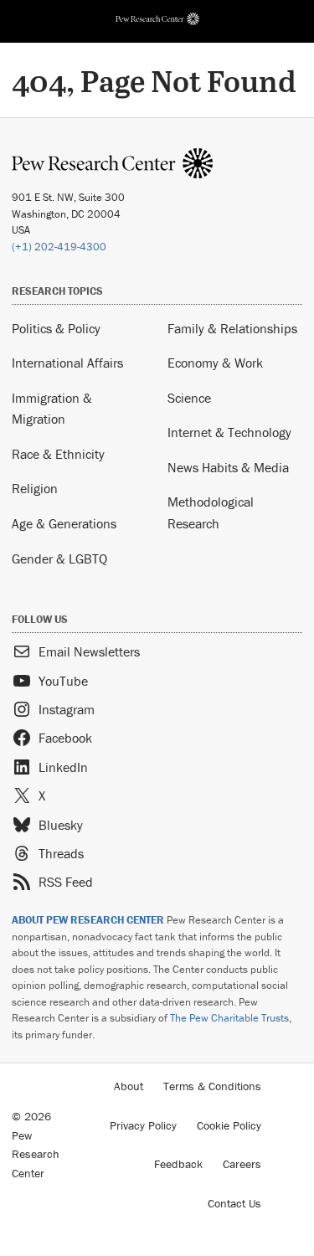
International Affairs (67, 362)
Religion (35, 488)
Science (189, 397)
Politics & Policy (56, 328)
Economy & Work (215, 362)
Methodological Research (210, 512)
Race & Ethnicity (58, 453)
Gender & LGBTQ (59, 558)
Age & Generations (64, 523)
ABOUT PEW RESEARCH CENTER (88, 920)
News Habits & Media (228, 467)
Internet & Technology (229, 432)
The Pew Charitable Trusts (229, 1018)
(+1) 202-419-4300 (59, 246)
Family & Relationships (232, 328)
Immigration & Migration (52, 408)
